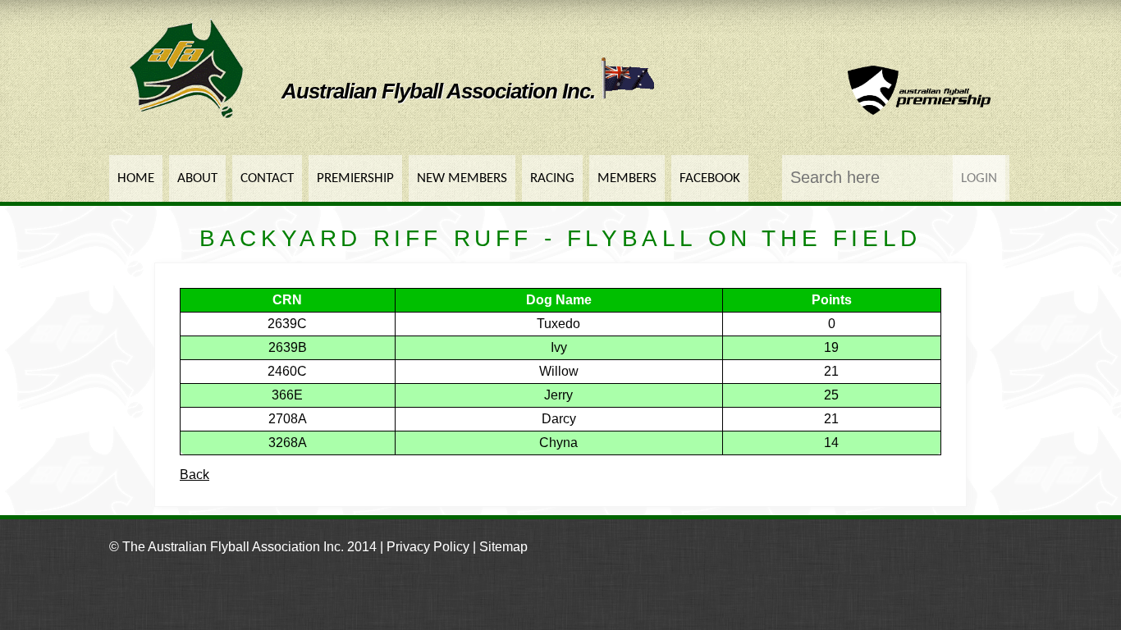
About (197, 178)
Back (194, 475)
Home (135, 178)
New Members (462, 178)
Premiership (355, 178)
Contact (267, 178)
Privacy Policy (428, 547)
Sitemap (503, 547)
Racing (552, 178)
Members (627, 178)
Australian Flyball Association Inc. (440, 91)
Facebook (709, 178)
